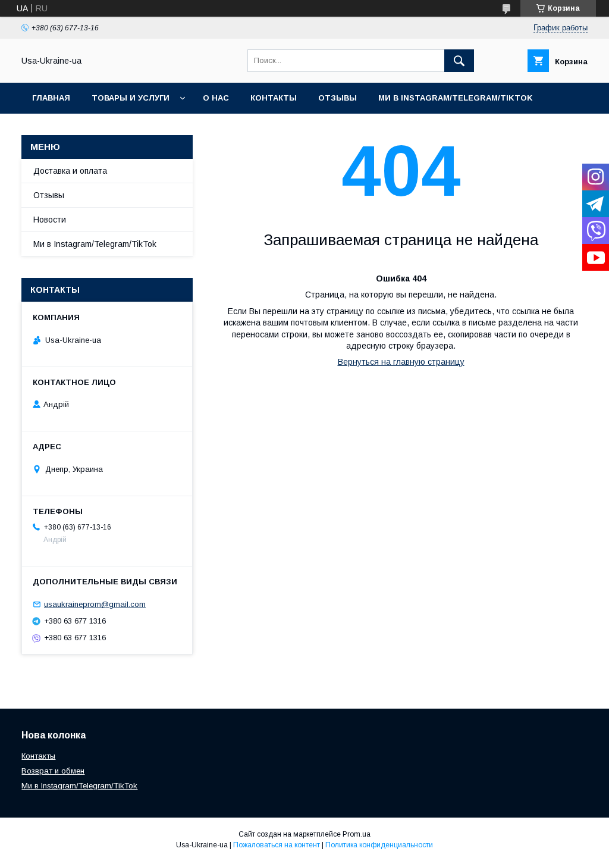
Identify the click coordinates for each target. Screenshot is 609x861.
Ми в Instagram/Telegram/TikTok (455, 97)
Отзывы (337, 97)
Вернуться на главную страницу (401, 362)
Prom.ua (357, 834)
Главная (51, 97)
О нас (216, 97)
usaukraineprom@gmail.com (95, 604)
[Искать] (459, 60)
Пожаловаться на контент (276, 845)
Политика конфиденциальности (379, 845)
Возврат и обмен (52, 770)
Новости (49, 219)
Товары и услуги (130, 97)
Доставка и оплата (70, 171)
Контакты (273, 97)
